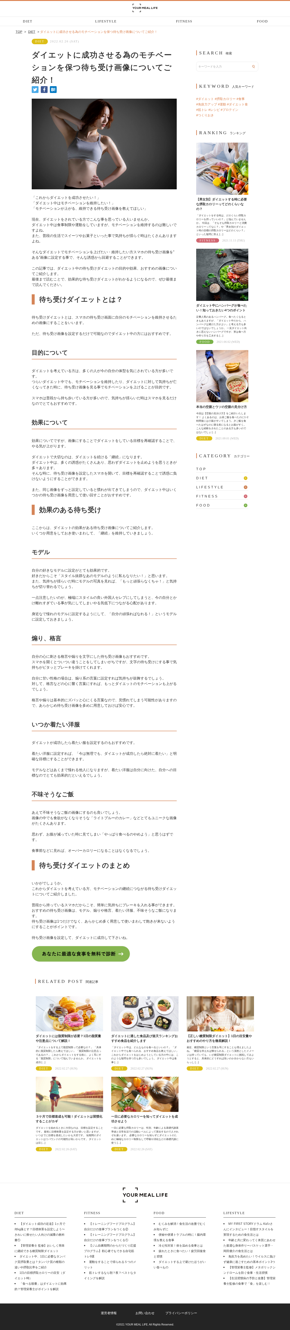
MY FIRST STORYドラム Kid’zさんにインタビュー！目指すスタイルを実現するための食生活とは (248, 1229)
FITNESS (184, 21)
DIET (27, 21)
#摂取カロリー (225, 99)
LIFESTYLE (106, 21)
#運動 (222, 104)
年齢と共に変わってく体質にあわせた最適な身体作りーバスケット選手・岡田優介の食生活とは (249, 1245)
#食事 (241, 99)
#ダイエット (205, 99)
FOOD (262, 21)
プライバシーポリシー (181, 1313)
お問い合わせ (145, 1313)
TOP (201, 469)
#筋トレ (202, 110)
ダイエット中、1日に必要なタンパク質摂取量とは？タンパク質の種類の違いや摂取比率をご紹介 (39, 1262)
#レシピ (214, 110)
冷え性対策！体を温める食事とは (181, 1245)
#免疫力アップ (206, 104)
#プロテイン (229, 110)
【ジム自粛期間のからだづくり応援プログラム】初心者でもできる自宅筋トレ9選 (110, 1251)
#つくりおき (205, 115)
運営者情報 (109, 1313)
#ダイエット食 (237, 104)
